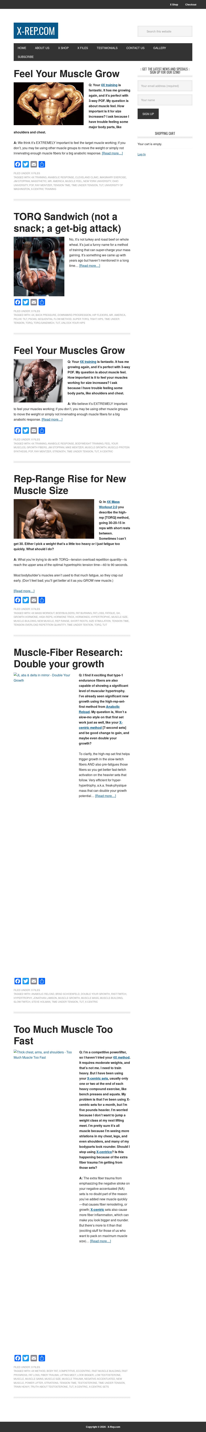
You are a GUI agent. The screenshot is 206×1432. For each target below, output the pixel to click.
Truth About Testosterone (49, 1386)
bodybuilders (65, 613)
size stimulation (100, 620)
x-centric (106, 451)
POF (31, 185)
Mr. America (56, 181)
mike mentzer (75, 447)
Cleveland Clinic (87, 177)
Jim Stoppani (22, 181)
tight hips (96, 319)
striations (51, 1382)
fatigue (110, 613)
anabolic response (61, 177)
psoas (32, 319)
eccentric (83, 1370)
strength (59, 451)
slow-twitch (22, 1001)
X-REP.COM (36, 30)
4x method (38, 1370)
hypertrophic (100, 616)
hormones (82, 616)
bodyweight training (89, 443)
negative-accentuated (99, 1378)
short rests (79, 620)
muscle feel (73, 181)
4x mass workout (43, 613)
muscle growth (96, 447)
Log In (142, 154)
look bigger (85, 1374)
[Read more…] (112, 153)
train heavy (21, 1386)
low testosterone (108, 1374)
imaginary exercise (113, 177)
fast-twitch (118, 993)
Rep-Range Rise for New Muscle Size (70, 484)
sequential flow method (55, 319)
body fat (52, 1370)
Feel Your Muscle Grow (66, 73)
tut (101, 185)
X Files (35, 173)
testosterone (87, 1382)
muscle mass (90, 997)
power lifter (34, 1382)
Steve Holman (41, 1001)
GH (118, 613)
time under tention (80, 624)
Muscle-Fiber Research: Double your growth (68, 657)
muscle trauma (72, 1378)
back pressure (46, 314)
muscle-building (25, 620)
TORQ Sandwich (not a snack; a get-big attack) (67, 222)
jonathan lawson (45, 997)
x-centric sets (99, 1386)
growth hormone (26, 616)
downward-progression (74, 314)
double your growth (95, 993)
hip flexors (100, 314)
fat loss (98, 613)
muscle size (119, 616)
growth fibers (37, 447)
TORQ (29, 322)
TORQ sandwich (44, 322)
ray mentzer (43, 185)
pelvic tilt (20, 319)
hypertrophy (23, 997)
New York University (97, 181)
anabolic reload (42, 993)
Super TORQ (81, 319)
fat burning (84, 613)
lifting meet (68, 1374)
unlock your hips (73, 322)
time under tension (84, 185)
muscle (19, 1378)
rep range (62, 620)
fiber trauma (50, 1374)
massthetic (39, 181)
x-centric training (43, 189)
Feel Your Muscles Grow (69, 350)
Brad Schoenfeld (68, 993)
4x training (38, 177)
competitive (67, 1370)
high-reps (46, 616)
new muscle (45, 620)
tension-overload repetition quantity (40, 624)
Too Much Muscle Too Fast (63, 1035)
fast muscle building (106, 1370)
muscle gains (34, 1378)
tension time (61, 185)
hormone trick (64, 616)
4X (32, 314)
